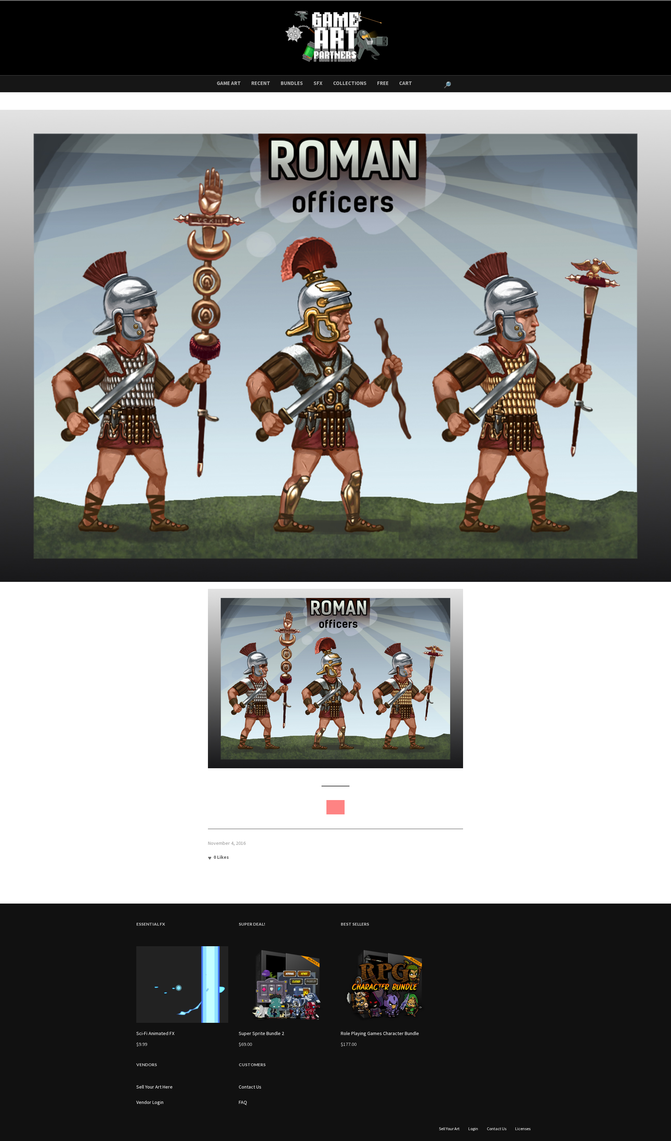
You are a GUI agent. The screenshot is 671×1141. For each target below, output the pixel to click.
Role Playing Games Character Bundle (380, 1033)
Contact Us (250, 1087)
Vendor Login (150, 1102)
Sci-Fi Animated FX (155, 1033)
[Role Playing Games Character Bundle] (387, 984)
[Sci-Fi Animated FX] (182, 984)
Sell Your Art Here (154, 1087)
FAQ (243, 1102)
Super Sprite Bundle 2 (261, 1033)
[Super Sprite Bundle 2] (285, 984)
